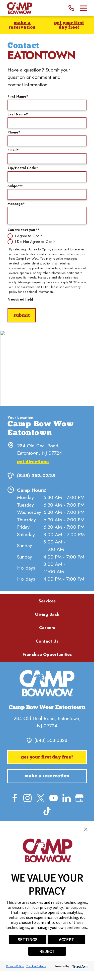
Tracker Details (36, 966)
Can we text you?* (23, 230)
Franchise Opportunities (47, 654)
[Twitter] (40, 798)
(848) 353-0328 (36, 475)
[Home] (19, 8)
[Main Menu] (83, 8)
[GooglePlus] (79, 798)
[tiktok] (47, 811)
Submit (22, 315)
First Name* (18, 96)
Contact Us (47, 641)
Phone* (14, 132)
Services (47, 601)
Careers (47, 628)
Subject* (15, 186)
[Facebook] (15, 798)
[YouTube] (53, 798)
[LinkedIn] (66, 798)
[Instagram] (27, 798)
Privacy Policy (15, 966)
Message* (16, 203)
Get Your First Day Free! (69, 25)
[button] (86, 829)
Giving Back (47, 614)
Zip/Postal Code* (23, 168)
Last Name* (18, 114)
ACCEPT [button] (66, 939)
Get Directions (33, 462)
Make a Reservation (22, 25)
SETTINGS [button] (27, 939)
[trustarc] (79, 966)
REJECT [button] (47, 951)
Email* (13, 150)
